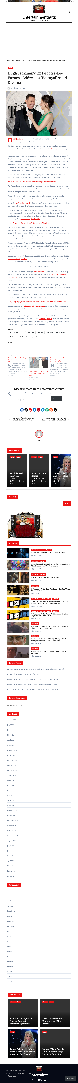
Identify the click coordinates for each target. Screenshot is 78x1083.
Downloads (11, 911)
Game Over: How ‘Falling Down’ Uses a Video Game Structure (49, 652)
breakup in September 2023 (30, 219)
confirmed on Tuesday (23, 203)
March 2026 (11, 745)
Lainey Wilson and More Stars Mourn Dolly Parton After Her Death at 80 (32, 679)
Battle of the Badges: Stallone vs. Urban (45, 577)
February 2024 (12, 871)
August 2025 (11, 780)
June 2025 (10, 790)
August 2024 (11, 841)
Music (12, 457)
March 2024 (11, 866)
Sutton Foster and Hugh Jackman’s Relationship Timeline (28, 223)
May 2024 (10, 856)
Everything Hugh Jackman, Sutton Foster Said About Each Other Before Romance (37, 302)
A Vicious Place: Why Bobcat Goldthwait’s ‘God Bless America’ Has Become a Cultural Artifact (50, 602)
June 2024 (10, 851)
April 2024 (11, 861)
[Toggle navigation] (8, 12)
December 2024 (12, 821)
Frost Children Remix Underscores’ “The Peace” (38, 477)
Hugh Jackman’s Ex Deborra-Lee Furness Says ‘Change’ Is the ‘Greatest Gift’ (38, 373)
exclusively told (45, 319)
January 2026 (11, 755)
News (10, 68)
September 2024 (13, 836)
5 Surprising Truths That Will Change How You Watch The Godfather (50, 590)
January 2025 (11, 816)
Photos (9, 956)
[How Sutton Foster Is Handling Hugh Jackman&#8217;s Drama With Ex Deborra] (18, 366)
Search (12, 496)
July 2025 (10, 785)
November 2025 (12, 765)
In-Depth (35, 550)
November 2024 (12, 826)
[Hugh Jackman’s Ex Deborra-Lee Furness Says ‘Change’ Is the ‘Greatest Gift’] (38, 362)
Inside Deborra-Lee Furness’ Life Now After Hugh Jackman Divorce (32, 182)
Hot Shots (10, 921)
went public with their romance (33, 306)
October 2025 (12, 770)
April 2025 (11, 800)
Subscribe (56, 399)
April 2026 (11, 740)
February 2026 (12, 750)
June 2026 (10, 730)
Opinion (48, 550)
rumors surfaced (39, 272)
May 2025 (10, 795)
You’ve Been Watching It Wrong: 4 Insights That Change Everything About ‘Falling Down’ (48, 640)
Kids (8, 931)
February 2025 (12, 810)
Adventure (11, 896)
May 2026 (10, 735)
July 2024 (10, 846)
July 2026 (10, 725)
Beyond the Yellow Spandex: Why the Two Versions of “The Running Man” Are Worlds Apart (50, 565)
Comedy (10, 906)
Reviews (10, 961)
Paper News (21, 1073)
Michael (15, 481)
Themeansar (12, 1076)
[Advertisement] (39, 39)
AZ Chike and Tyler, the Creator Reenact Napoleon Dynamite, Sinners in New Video (36, 669)
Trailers (10, 981)
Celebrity (10, 901)
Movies (42, 599)
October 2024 (12, 831)
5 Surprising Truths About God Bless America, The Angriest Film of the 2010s (49, 615)
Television (10, 976)
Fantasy (10, 916)
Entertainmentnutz (39, 17)
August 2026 (11, 720)
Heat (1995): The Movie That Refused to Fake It (48, 552)
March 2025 (11, 805)
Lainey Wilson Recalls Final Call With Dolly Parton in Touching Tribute (32, 684)
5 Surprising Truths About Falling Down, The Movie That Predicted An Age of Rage (49, 627)
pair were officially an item (17, 259)
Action (9, 891)
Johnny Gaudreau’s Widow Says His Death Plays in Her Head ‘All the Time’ (33, 689)
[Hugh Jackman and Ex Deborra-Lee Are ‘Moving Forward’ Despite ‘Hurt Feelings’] (61, 366)
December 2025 (12, 760)
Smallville (10, 971)
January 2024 (11, 876)
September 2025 (13, 775)
